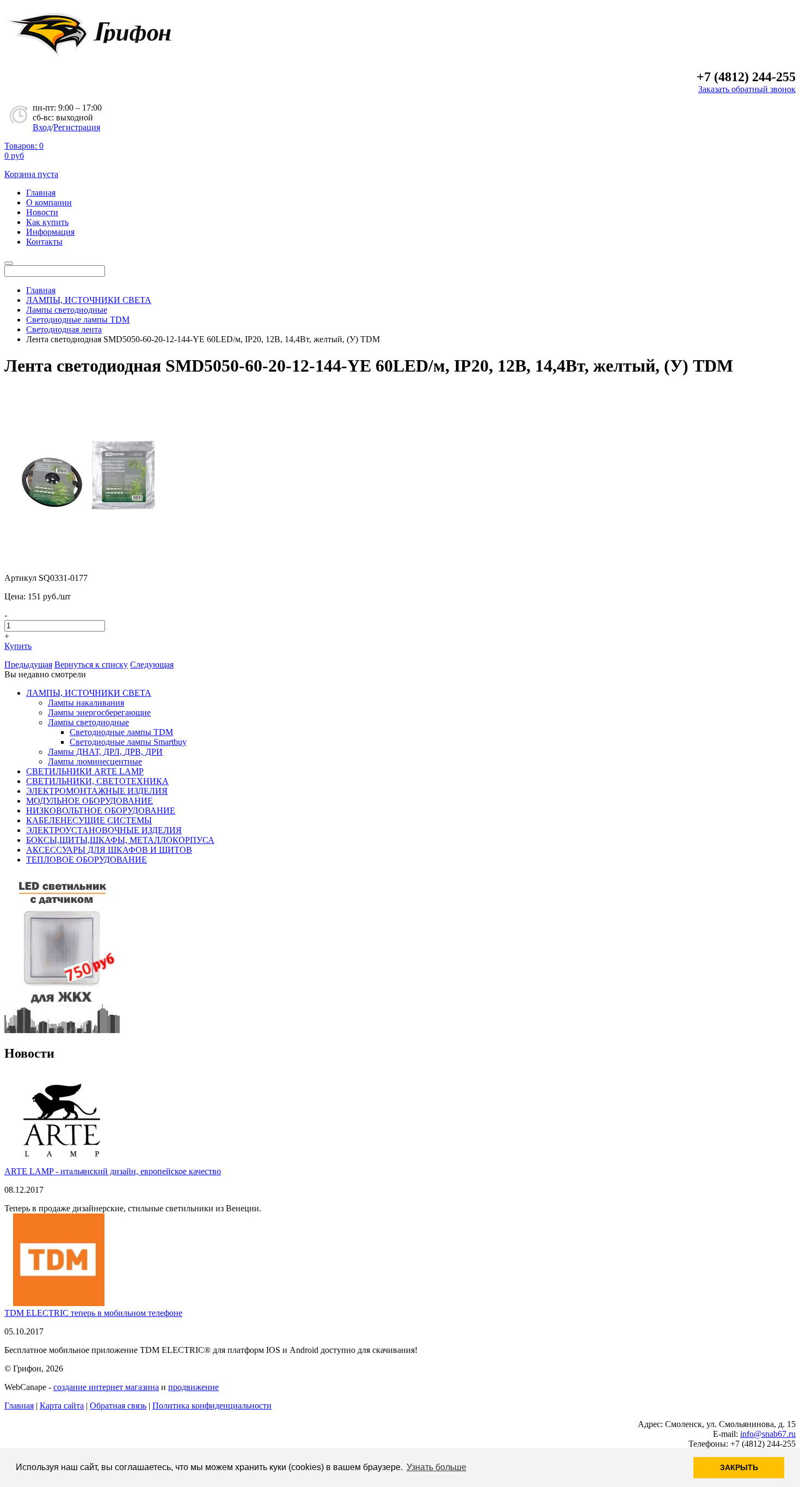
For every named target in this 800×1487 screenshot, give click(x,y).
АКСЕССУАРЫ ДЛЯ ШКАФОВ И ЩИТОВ (109, 849)
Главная (41, 192)
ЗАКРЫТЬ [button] (739, 1467)
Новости (42, 212)
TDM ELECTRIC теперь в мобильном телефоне (93, 1313)
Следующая (152, 664)
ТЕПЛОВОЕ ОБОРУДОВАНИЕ (86, 859)
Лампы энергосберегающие (99, 712)
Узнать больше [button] (436, 1467)
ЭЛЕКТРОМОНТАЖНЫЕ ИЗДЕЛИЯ (97, 791)
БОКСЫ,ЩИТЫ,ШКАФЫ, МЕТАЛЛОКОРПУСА (120, 840)
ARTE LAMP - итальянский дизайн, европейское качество (112, 1171)
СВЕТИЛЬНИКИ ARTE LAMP (85, 771)
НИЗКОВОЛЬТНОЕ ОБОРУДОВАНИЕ (100, 810)
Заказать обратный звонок (747, 89)
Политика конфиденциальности (212, 1405)
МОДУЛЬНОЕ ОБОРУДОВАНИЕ (89, 800)
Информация (50, 231)
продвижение (193, 1387)
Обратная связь (118, 1405)
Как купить (47, 222)
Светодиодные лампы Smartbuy (128, 741)
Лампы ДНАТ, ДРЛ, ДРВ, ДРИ (105, 751)
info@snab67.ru (768, 1434)
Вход (42, 127)
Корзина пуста (31, 174)
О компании (49, 202)
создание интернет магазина (106, 1387)
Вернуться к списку (91, 664)
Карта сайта (62, 1405)
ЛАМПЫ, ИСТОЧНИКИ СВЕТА (88, 692)
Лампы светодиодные (88, 722)
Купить (18, 646)
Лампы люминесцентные (95, 761)
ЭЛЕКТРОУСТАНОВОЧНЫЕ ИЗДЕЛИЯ (104, 830)
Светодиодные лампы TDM (121, 732)
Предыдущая (28, 664)
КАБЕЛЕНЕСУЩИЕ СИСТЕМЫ (89, 820)
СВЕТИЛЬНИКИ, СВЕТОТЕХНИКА (97, 781)
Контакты (44, 241)
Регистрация (76, 127)
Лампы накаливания (86, 702)
